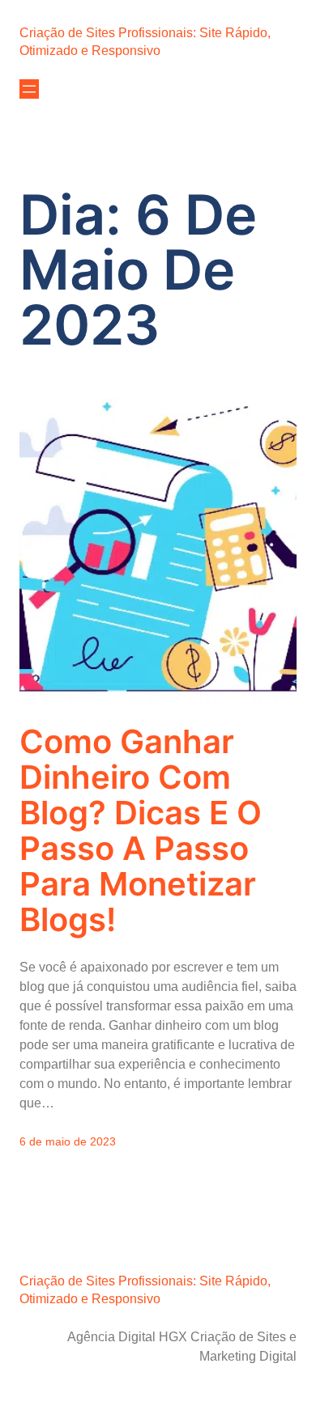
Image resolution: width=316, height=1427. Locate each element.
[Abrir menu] (29, 89)
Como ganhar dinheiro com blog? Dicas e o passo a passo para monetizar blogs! (140, 831)
